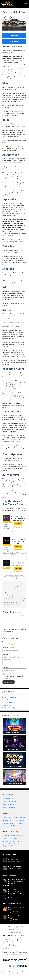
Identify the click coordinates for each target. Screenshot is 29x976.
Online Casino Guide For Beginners (14, 817)
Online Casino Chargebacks (11, 838)
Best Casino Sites (8, 798)
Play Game (14, 35)
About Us (11, 929)
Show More (14, 555)
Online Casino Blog (9, 708)
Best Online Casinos (9, 697)
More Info (6, 528)
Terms (23, 927)
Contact (18, 929)
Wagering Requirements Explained (14, 820)
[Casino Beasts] (7, 3)
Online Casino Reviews (10, 801)
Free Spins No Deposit (10, 702)
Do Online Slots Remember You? (13, 835)
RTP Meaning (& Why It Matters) (13, 823)
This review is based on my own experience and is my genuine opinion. (15, 676)
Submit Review (8, 682)
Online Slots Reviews (9, 804)
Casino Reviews (8, 705)
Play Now (18, 523)
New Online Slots (8, 700)
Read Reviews (14, 41)
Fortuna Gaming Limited (21, 971)
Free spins (23, 938)
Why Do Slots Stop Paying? (11, 841)
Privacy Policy (16, 927)
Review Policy (7, 927)
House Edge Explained (10, 826)
